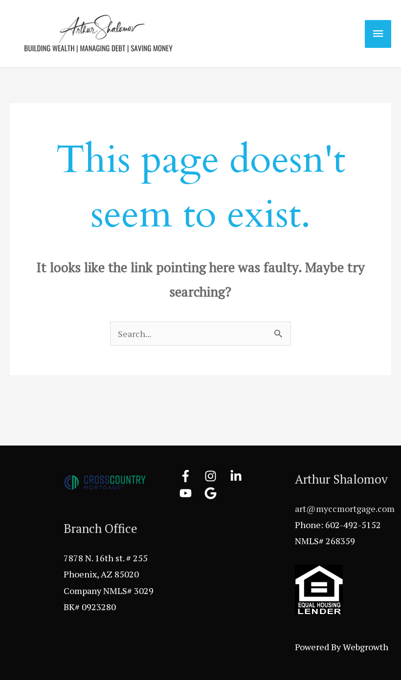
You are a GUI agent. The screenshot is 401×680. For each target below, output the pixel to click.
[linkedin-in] (241, 476)
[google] (212, 493)
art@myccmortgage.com (345, 508)
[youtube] (191, 493)
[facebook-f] (191, 476)
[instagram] (216, 476)
